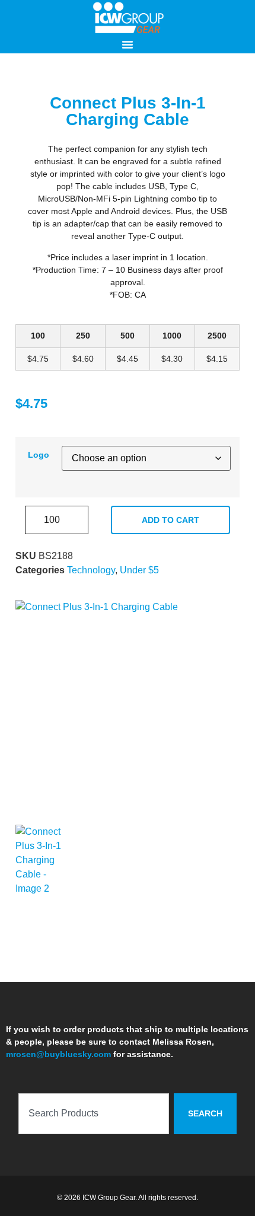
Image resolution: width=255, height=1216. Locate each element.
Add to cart (170, 520)
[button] (127, 44)
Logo (38, 455)
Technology (91, 570)
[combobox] (93, 1113)
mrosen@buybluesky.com (58, 1054)
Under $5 (139, 570)
